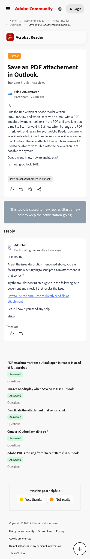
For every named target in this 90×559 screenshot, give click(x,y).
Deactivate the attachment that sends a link (36, 410)
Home (13, 20)
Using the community (21, 531)
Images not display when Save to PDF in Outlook (40, 389)
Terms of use (45, 531)
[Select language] (60, 9)
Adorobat (20, 245)
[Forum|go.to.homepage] (34, 9)
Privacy (60, 531)
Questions (15, 24)
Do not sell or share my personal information (35, 546)
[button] (8, 10)
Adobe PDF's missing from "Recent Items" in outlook (43, 453)
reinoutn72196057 (26, 92)
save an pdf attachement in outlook (30, 179)
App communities (34, 20)
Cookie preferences (20, 538)
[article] (45, 289)
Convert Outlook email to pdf (27, 431)
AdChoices (19, 553)
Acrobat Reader (60, 20)
